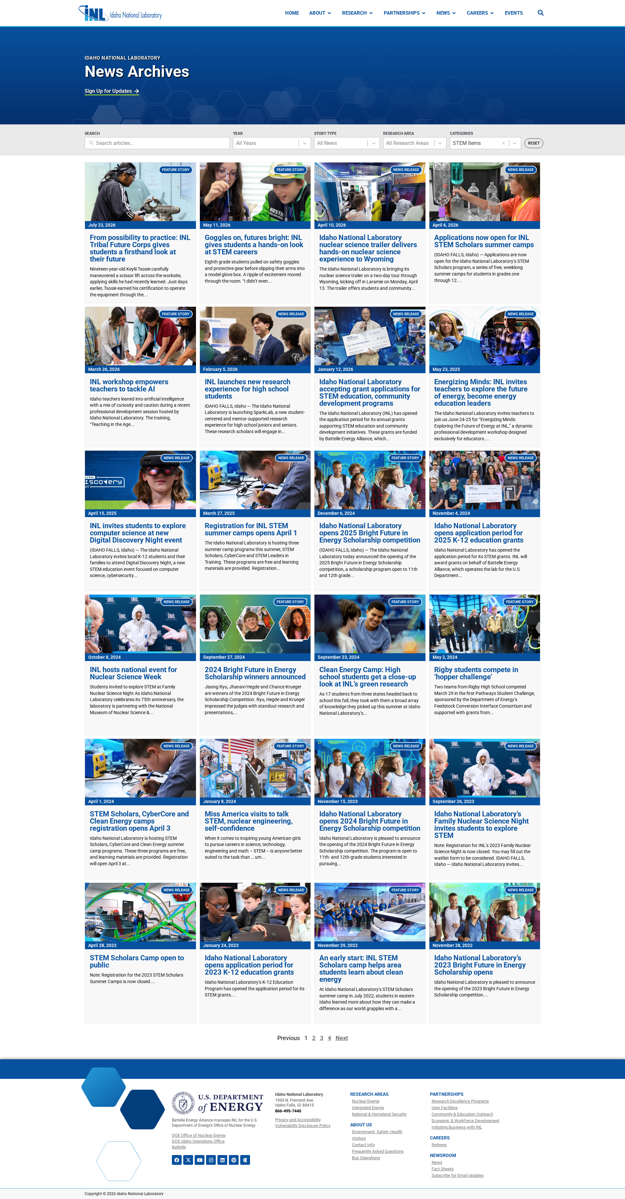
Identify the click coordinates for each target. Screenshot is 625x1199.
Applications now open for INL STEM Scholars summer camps (484, 241)
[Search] (541, 13)
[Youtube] (199, 1160)
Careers (440, 1137)
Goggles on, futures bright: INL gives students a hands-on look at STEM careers (254, 244)
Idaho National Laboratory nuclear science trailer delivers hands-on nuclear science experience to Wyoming (368, 248)
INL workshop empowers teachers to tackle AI (129, 385)
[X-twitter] (188, 1160)
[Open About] (329, 13)
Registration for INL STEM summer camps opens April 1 (251, 529)
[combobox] (266, 143)
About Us (361, 1124)
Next (342, 1038)
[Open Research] (370, 13)
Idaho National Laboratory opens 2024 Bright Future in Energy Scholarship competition (369, 821)
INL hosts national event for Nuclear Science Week (133, 673)
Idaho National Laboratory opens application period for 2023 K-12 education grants (249, 965)
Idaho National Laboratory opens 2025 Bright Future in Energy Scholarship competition (369, 533)
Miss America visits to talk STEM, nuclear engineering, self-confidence (249, 821)
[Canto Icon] (245, 1160)
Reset (534, 143)
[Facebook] (177, 1160)
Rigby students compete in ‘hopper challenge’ (476, 673)
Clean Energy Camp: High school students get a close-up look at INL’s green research (367, 677)
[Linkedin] (222, 1160)
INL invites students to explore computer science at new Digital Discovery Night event (138, 533)
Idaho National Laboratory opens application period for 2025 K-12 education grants (478, 533)
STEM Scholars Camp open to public (137, 961)
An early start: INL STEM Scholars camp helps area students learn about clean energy (361, 968)
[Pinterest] (234, 1160)
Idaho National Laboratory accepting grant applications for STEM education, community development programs (369, 392)
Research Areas (369, 1094)
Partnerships (447, 1094)
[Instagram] (211, 1160)
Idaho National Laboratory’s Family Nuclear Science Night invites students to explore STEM (481, 824)
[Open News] (453, 13)
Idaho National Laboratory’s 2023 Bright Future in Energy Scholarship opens (480, 965)
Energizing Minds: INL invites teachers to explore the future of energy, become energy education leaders (481, 392)
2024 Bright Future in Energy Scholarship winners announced (255, 673)
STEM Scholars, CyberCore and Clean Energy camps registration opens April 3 (139, 821)
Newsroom (443, 1155)
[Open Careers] (492, 13)
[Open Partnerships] (423, 13)
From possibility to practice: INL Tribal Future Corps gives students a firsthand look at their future (140, 248)
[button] (503, 143)
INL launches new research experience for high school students (247, 389)
